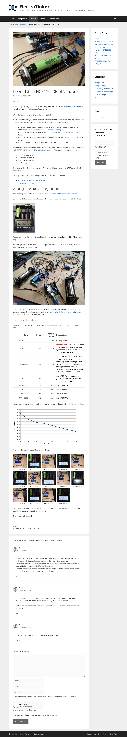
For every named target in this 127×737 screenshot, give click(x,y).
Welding (100, 95)
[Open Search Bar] (115, 19)
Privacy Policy (113, 734)
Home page (13, 24)
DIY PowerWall (99, 117)
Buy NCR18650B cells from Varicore (32, 180)
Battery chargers (103, 88)
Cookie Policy (102, 734)
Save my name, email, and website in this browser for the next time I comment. (46, 696)
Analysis (33, 19)
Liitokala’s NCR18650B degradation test (66, 312)
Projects (43, 19)
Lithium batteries (104, 92)
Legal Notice (91, 734)
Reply (18, 576)
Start (12, 19)
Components (22, 19)
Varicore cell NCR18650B (71, 106)
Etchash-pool (54, 19)
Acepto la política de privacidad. (27, 710)
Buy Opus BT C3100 (26, 183)
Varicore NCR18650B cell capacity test (27, 528)
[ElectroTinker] (13, 7)
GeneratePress (39, 734)
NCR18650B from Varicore (67, 194)
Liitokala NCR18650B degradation (39, 150)
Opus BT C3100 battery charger (49, 130)
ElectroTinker (34, 7)
